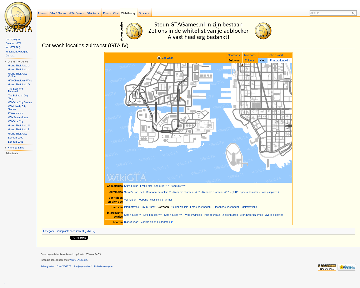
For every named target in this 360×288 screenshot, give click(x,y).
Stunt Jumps (131, 186)
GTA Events (76, 13)
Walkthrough (128, 13)
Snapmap (144, 13)
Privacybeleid (47, 266)
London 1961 (15, 141)
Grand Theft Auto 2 (18, 129)
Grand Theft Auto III (19, 125)
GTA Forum (93, 13)
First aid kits (156, 199)
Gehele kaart (275, 55)
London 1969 (15, 137)
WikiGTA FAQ (13, 47)
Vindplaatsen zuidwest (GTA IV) (76, 231)
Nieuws (42, 13)
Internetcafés (131, 207)
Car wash (168, 57)
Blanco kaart (131, 222)
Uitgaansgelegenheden (226, 207)
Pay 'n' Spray (148, 207)
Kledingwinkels (179, 207)
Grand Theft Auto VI (19, 65)
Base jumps (267, 192)
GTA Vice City (15, 121)
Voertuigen (130, 199)
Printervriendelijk (280, 60)
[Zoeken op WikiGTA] (354, 13)
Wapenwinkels (193, 215)
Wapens (143, 199)
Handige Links (16, 147)
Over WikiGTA (13, 43)
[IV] (170, 192)
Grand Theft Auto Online (17, 75)
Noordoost (250, 55)
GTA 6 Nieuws (58, 13)
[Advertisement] (199, 30)
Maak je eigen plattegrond (155, 222)
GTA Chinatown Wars (20, 80)
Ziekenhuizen (230, 215)
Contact (10, 55)
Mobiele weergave (103, 266)
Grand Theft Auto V (18, 69)
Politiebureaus (212, 215)
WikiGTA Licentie (78, 260)
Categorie (49, 231)
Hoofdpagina (13, 39)
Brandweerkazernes (251, 215)
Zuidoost (250, 60)
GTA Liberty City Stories (17, 108)
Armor (168, 199)
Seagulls (159, 186)
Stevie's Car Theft (134, 192)
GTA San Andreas (18, 117)
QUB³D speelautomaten (245, 192)
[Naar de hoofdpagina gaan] (18, 16)
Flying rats (146, 186)
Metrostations (249, 207)
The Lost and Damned (15, 90)
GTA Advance (15, 113)
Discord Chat (111, 13)
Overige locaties (274, 215)
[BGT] (183, 185)
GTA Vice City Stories (20, 102)
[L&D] (167, 185)
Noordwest (234, 55)
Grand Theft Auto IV (19, 84)
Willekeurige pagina (17, 51)
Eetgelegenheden (200, 207)
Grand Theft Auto (17, 133)
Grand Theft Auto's (18, 61)
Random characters (157, 192)
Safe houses (131, 215)
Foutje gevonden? (83, 266)
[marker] (159, 57)
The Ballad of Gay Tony (18, 97)
